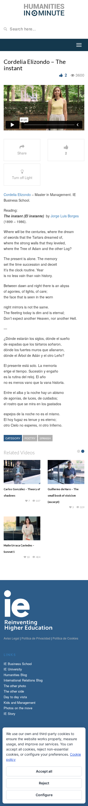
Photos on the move (18, 708)
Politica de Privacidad (36, 638)
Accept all (44, 771)
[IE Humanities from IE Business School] (44, 9)
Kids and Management (19, 702)
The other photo (15, 685)
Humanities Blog (15, 674)
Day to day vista (15, 697)
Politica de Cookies (65, 638)
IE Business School (18, 663)
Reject (44, 783)
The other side (14, 691)
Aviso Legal (11, 638)
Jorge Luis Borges (65, 215)
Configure (44, 795)
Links (10, 655)
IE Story (9, 713)
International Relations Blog (23, 680)
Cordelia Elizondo (17, 194)
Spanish (45, 438)
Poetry (29, 438)
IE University (13, 669)
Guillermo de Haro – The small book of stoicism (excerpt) (63, 495)
